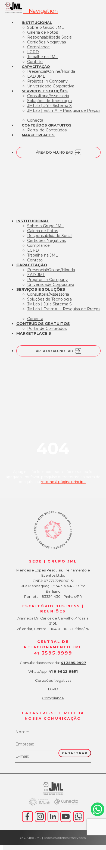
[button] (40, 11)
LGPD (53, 689)
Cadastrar (75, 753)
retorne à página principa (63, 481)
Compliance (53, 698)
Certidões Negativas (53, 680)
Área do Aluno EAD (54, 152)
